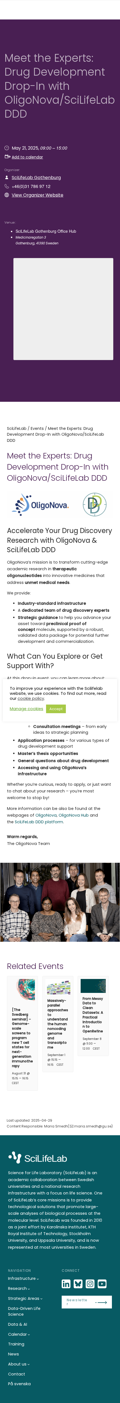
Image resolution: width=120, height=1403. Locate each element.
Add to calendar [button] (27, 157)
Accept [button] (56, 709)
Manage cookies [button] (26, 708)
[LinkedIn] (67, 1284)
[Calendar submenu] (29, 1334)
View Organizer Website (37, 195)
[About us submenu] (28, 1364)
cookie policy (31, 698)
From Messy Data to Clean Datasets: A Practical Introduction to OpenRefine (93, 1015)
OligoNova (46, 815)
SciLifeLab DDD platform (39, 822)
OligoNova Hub (74, 815)
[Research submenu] (29, 1289)
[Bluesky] (79, 1284)
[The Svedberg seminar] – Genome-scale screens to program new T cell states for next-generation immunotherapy (22, 1037)
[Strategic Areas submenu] (41, 1298)
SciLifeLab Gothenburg (36, 177)
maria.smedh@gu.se (92, 1126)
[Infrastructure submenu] (38, 1279)
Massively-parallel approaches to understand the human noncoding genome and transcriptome (57, 1024)
